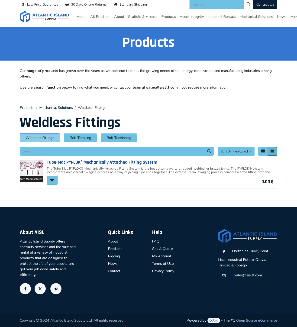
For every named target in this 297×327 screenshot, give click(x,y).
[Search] (248, 4)
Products (27, 107)
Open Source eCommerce (256, 320)
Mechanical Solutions (56, 107)
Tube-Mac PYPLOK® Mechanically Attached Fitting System (102, 162)
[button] (236, 151)
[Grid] (263, 151)
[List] (272, 151)
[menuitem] (81, 16)
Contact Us (265, 4)
